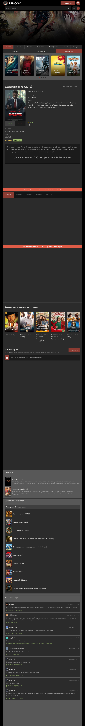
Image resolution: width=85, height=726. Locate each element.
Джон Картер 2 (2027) (15, 698)
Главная (8, 47)
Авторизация (68, 3)
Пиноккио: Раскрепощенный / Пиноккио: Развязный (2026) (30, 644)
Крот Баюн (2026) (14, 654)
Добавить (74, 350)
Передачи (76, 47)
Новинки (19, 47)
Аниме (65, 47)
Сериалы (40, 47)
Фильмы (29, 47)
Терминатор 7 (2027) (15, 665)
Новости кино (42, 51)
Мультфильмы (53, 47)
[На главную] (12, 3)
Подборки (15, 51)
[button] (39, 77)
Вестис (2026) (13, 623)
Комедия (8, 137)
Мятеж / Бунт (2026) (15, 633)
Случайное (69, 51)
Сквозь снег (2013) (15, 610)
